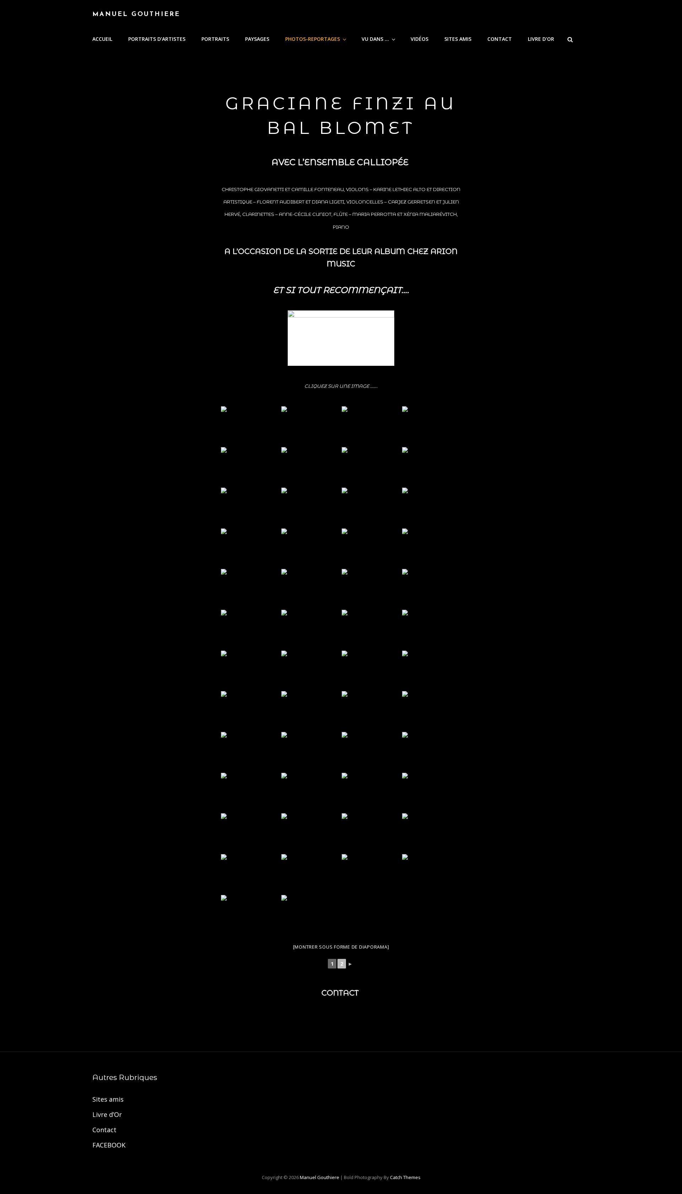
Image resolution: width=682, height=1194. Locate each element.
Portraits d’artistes (156, 39)
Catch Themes (405, 1177)
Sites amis (457, 39)
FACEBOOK (108, 1145)
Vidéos (419, 39)
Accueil (102, 39)
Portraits (215, 39)
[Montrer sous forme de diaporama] (341, 947)
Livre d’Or (541, 39)
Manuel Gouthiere (136, 14)
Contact (499, 39)
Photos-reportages (312, 39)
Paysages (257, 39)
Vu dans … (375, 39)
